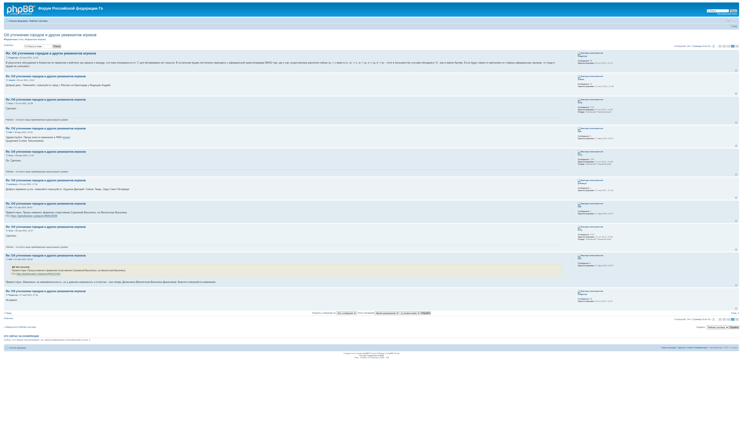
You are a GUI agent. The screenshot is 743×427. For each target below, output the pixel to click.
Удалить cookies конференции (692, 347)
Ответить (8, 45)
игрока (66, 137)
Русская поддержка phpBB (371, 355)
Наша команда (668, 347)
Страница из (701, 46)
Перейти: (700, 327)
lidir (10, 132)
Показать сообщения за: (324, 313)
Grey (21, 39)
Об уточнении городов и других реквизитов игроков (50, 35)
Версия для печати (728, 20)
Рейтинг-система (38, 21)
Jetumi (12, 80)
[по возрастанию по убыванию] (415, 313)
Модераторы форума (35, 39)
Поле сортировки (366, 313)
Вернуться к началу (736, 70)
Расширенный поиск (727, 14)
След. (734, 313)
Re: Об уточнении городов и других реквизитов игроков (51, 53)
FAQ (735, 26)
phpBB (365, 353)
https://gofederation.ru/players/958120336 (34, 215)
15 (737, 46)
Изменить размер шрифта (734, 20)
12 (724, 46)
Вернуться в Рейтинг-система (21, 327)
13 (728, 46)
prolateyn (13, 184)
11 (720, 46)
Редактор (13, 58)
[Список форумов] (21, 9)
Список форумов (18, 21)
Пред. (9, 313)
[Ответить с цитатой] (556, 53)
